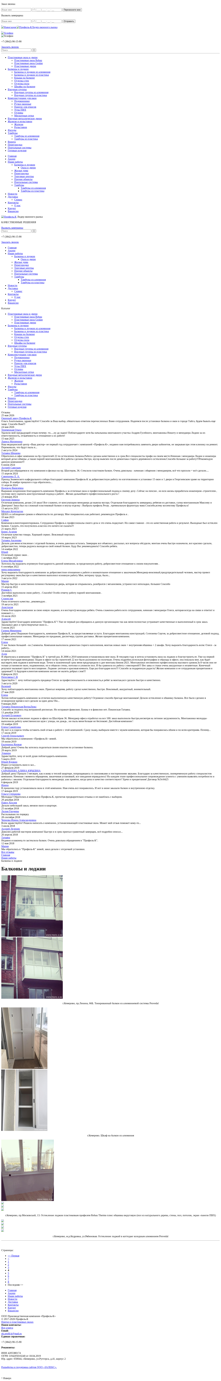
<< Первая (13, 1255)
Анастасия (7, 607)
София (5, 520)
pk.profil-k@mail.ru (11, 1333)
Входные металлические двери (25, 118)
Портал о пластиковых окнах (17, 1322)
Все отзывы (7, 852)
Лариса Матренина (11, 441)
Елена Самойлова (11, 727)
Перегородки (15, 144)
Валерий (6, 686)
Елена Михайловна (12, 560)
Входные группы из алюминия (31, 92)
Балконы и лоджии (18, 69)
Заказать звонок (10, 242)
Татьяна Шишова (10, 453)
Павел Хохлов (9, 802)
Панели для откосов (25, 107)
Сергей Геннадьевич (12, 735)
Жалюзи (18, 124)
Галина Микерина (11, 630)
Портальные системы (19, 147)
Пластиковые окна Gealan (28, 63)
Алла (4, 653)
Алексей (6, 619)
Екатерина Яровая (11, 744)
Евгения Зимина (10, 499)
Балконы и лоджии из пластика (31, 75)
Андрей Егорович (11, 715)
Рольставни (20, 127)
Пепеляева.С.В (9, 677)
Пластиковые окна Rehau (28, 60)
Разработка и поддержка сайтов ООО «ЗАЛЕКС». (29, 1367)
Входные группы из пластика (30, 95)
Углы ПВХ (20, 109)
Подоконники (22, 101)
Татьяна (5, 837)
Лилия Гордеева (10, 811)
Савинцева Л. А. (10, 476)
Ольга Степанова (10, 794)
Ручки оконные (22, 104)
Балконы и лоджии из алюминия (32, 72)
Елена (4, 642)
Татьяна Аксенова (11, 540)
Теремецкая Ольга (11, 430)
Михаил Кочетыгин (12, 511)
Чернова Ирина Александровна (18, 820)
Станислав (7, 598)
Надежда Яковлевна (12, 488)
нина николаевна (10, 569)
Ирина (5, 785)
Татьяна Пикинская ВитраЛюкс (19, 706)
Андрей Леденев (10, 828)
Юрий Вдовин (9, 762)
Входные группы (17, 89)
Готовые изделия (17, 150)
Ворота (12, 141)
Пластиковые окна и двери (23, 57)
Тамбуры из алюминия (26, 136)
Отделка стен (21, 80)
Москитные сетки (24, 115)
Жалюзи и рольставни (20, 121)
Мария (5, 581)
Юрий (4, 552)
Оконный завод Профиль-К (16, 418)
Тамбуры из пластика (26, 139)
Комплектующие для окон (22, 98)
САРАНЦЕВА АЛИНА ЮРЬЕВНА (21, 770)
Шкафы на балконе (24, 86)
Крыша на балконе (24, 77)
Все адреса (7, 1327)
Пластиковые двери (25, 66)
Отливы (18, 112)
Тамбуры (13, 133)
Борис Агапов (9, 531)
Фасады (12, 130)
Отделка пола (21, 83)
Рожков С (6, 589)
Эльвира (6, 753)
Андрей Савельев (11, 467)
